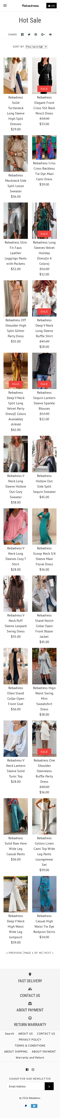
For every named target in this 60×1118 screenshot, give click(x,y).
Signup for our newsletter (30, 1078)
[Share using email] (50, 34)
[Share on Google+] (43, 34)
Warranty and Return (30, 1057)
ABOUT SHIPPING (16, 1051)
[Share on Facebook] (22, 34)
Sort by (18, 46)
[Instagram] (33, 1069)
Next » (49, 952)
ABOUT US (25, 1033)
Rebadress (34, 1098)
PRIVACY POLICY (30, 1039)
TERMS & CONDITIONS (30, 1045)
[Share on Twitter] (29, 34)
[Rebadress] (30, 6)
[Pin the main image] (35, 34)
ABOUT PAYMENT (44, 1051)
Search (9, 1033)
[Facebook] (27, 1069)
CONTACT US (46, 1033)
